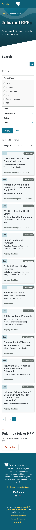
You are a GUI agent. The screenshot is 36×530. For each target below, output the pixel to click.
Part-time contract (13, 99)
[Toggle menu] (28, 4)
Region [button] (6, 118)
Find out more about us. (19, 487)
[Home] (18, 4)
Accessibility (18, 522)
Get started (10, 447)
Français (5, 4)
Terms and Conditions (18, 516)
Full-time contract (13, 91)
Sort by (5, 146)
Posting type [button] (9, 78)
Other (8, 83)
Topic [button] (6, 122)
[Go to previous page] (7, 419)
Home (4, 13)
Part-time (9, 95)
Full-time (9, 87)
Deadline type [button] (9, 113)
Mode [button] (6, 109)
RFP (7, 103)
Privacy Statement (18, 519)
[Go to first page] (4, 419)
